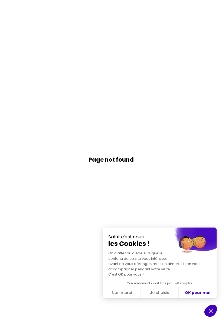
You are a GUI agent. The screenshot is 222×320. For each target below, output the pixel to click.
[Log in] (214, 8)
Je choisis (159, 292)
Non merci (122, 292)
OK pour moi (197, 292)
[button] (8, 8)
